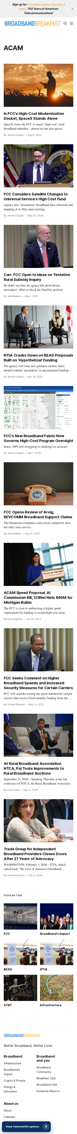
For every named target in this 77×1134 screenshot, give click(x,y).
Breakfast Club (46, 1078)
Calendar (9, 1117)
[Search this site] (65, 23)
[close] (73, 9)
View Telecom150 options (22, 1126)
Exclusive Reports (48, 1091)
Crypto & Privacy (14, 1080)
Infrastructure (12, 1063)
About (8, 1110)
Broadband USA (46, 1084)
